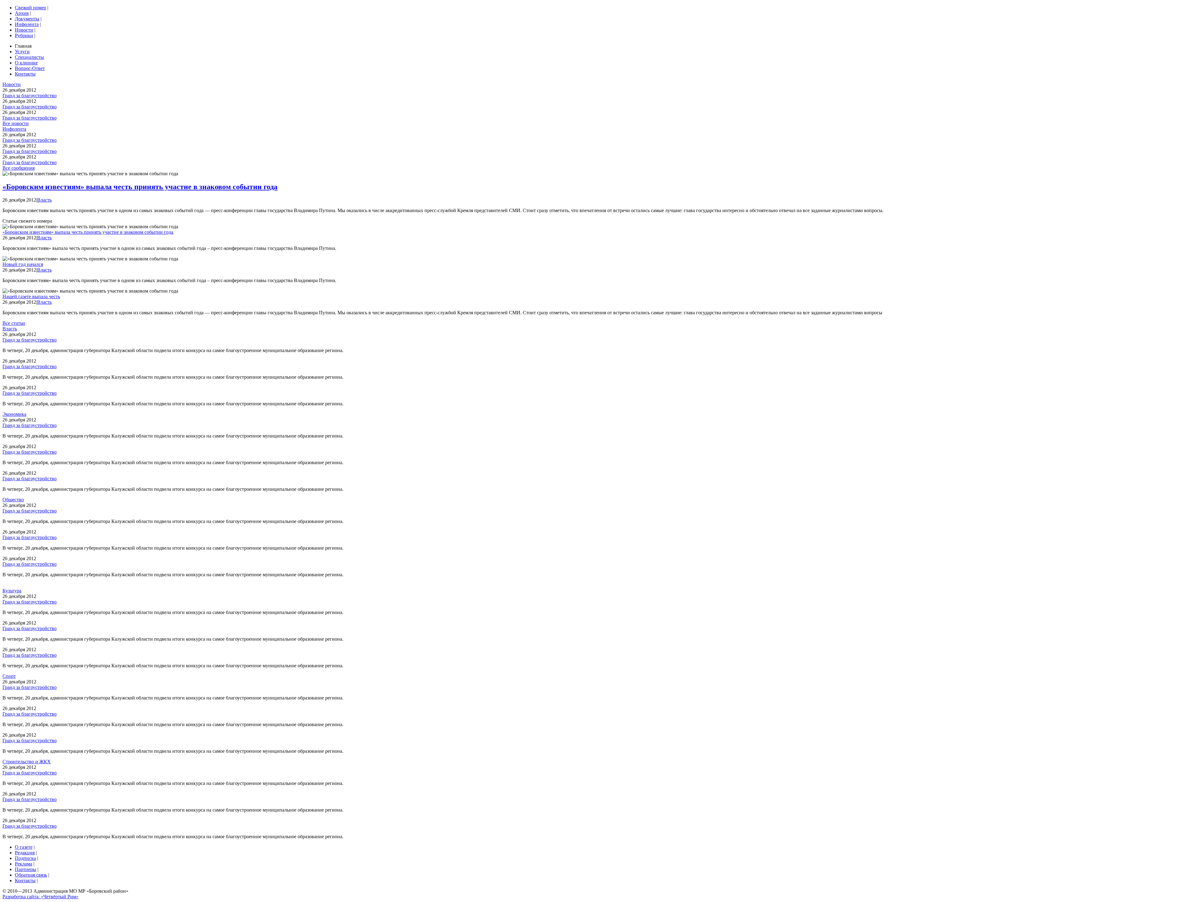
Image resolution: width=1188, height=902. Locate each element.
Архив (22, 13)
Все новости (15, 123)
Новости (24, 30)
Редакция (25, 852)
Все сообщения (18, 168)
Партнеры (25, 869)
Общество (13, 499)
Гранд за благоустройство (29, 95)
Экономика (14, 414)
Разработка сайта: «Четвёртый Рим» (40, 896)
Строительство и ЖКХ (26, 761)
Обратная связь (31, 875)
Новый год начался (22, 264)
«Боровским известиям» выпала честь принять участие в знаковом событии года (140, 187)
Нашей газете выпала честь (31, 296)
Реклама (23, 863)
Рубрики (24, 35)
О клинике (26, 62)
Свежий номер (30, 7)
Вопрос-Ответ (30, 68)
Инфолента (27, 24)
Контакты (25, 73)
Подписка (25, 858)
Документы (27, 18)
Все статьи (13, 323)
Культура (11, 590)
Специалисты (29, 57)
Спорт (9, 676)
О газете (23, 847)
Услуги (22, 51)
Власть (44, 200)
